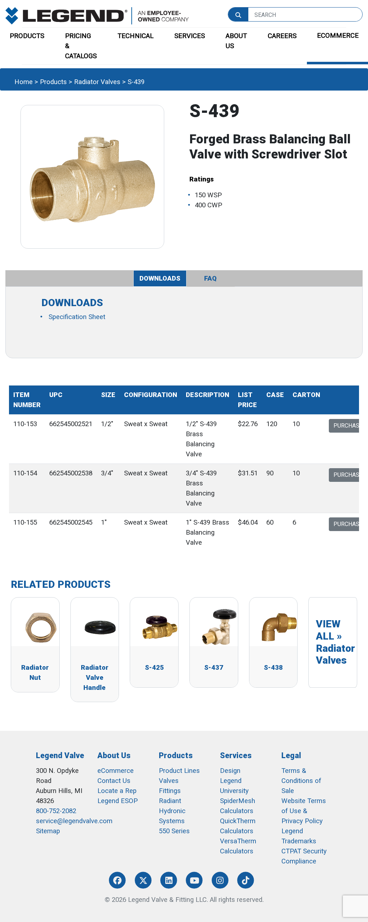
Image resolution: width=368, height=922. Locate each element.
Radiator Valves (97, 82)
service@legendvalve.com (74, 821)
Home (23, 82)
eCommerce (115, 771)
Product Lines (179, 771)
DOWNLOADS (159, 278)
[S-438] (279, 627)
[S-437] (219, 627)
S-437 (213, 668)
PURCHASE (348, 425)
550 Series (174, 831)
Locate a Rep (117, 791)
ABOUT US (236, 41)
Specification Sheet (77, 317)
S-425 (154, 668)
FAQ (210, 278)
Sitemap (48, 831)
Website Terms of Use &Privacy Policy (303, 811)
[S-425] (160, 627)
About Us (113, 755)
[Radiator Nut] (41, 627)
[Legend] (97, 15)
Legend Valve (60, 755)
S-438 (273, 668)
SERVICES (189, 36)
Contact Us (113, 781)
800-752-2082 (56, 811)
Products (53, 82)
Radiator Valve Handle (95, 678)
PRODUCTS (27, 36)
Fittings (170, 791)
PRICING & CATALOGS (81, 46)
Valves (169, 781)
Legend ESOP (117, 801)
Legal (291, 755)
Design (230, 771)
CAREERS (282, 36)
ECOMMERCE (338, 36)
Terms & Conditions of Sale (301, 781)
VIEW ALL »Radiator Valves (335, 642)
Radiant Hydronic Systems (172, 811)
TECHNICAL (135, 36)
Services (236, 755)
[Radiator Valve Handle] (100, 627)
